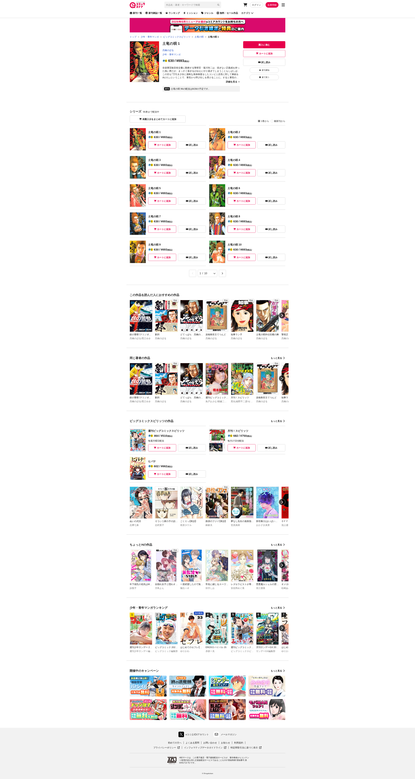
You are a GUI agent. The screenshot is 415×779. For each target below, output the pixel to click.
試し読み (265, 62)
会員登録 (272, 5)
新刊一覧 (137, 13)
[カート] (245, 5)
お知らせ (225, 742)
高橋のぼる (168, 50)
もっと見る (276, 358)
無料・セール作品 (229, 13)
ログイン (256, 5)
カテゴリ (245, 13)
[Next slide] (282, 315)
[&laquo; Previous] (192, 273)
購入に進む (264, 44)
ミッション (192, 13)
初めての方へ (175, 742)
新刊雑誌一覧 (155, 13)
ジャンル (208, 13)
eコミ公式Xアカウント (194, 735)
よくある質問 (192, 742)
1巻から (265, 121)
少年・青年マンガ (171, 54)
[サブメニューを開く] (283, 5)
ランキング (174, 13)
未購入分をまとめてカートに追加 (159, 119)
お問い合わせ (210, 742)
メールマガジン (229, 734)
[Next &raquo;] (222, 273)
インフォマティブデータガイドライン (203, 747)
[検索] (218, 5)
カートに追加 (266, 53)
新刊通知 (265, 70)
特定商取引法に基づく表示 (246, 747)
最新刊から (279, 121)
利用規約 (238, 742)
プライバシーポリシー (166, 747)
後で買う (265, 77)
